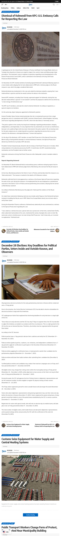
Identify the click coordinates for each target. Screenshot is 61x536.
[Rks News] (30, 4)
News (12, 523)
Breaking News (6, 11)
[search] (54, 4)
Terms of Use (29, 1)
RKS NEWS (9, 27)
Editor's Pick (15, 11)
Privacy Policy (21, 1)
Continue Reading (30, 515)
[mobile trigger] (3, 4)
